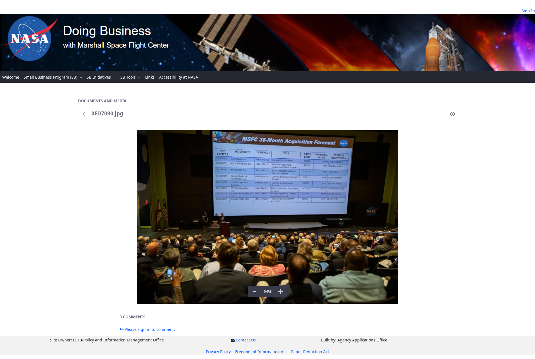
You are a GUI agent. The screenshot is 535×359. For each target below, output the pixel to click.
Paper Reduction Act (310, 351)
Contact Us (246, 340)
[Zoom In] (280, 291)
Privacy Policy (218, 351)
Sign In (528, 10)
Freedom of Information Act (261, 351)
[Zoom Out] (254, 291)
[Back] (83, 114)
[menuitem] (10, 77)
